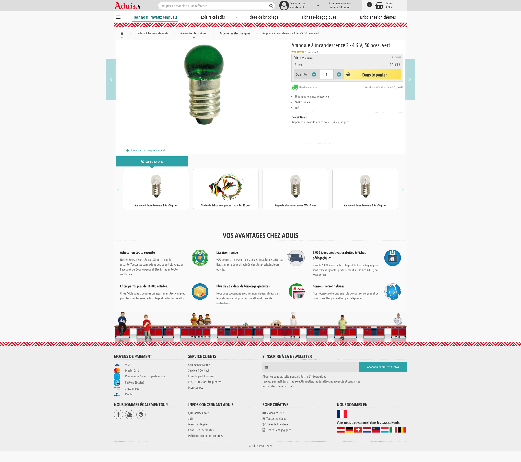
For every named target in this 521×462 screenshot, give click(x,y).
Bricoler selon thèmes (378, 17)
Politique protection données (205, 435)
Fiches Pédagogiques (319, 17)
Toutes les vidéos (276, 418)
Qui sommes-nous (198, 413)
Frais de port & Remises (201, 376)
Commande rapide (340, 3)
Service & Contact (340, 7)
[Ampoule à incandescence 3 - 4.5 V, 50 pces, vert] (203, 86)
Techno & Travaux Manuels (155, 17)
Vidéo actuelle (275, 413)
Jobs (190, 418)
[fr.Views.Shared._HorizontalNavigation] (122, 34)
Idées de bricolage (263, 17)
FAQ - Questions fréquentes (204, 382)
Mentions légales (198, 424)
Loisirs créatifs (213, 17)
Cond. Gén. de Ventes (200, 430)
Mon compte (195, 387)
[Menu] (118, 16)
